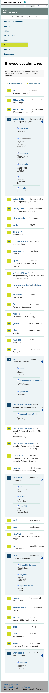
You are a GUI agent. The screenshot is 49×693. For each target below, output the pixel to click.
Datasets (7, 26)
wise (15, 643)
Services (7, 49)
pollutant (24, 392)
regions (23, 575)
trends (23, 188)
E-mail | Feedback (11, 685)
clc (21, 487)
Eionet (14, 17)
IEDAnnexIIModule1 (20, 404)
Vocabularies (9, 45)
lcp (14, 546)
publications (19, 608)
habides (17, 340)
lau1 (15, 520)
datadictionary (20, 241)
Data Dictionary (23, 17)
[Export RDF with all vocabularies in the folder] (42, 122)
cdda (15, 225)
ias (14, 349)
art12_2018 (18, 109)
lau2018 (17, 534)
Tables (6, 31)
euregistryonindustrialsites (20, 285)
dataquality (18, 251)
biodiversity (19, 218)
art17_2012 (18, 199)
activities (24, 128)
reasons (23, 177)
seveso (16, 617)
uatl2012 (23, 506)
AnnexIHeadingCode (24, 414)
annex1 (23, 368)
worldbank (18, 653)
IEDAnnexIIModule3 (20, 428)
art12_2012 (18, 100)
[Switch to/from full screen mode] (32, 6)
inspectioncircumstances (24, 380)
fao (14, 304)
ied (14, 359)
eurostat (17, 295)
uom (15, 634)
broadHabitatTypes (24, 565)
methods (24, 164)
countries (24, 153)
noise (16, 598)
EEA (14, 2)
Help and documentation (13, 22)
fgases (16, 314)
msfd (15, 556)
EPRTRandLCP (20, 273)
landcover (18, 477)
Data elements (9, 36)
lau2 (15, 527)
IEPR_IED (18, 456)
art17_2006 (18, 119)
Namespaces (9, 54)
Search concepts (34, 83)
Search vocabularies (15, 83)
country (23, 662)
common (17, 232)
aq (14, 90)
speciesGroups (24, 586)
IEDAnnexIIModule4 (20, 443)
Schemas (7, 40)
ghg (15, 330)
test (15, 627)
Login (28, 6)
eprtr (15, 260)
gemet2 (17, 323)
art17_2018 (18, 208)
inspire (16, 468)
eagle (22, 496)
